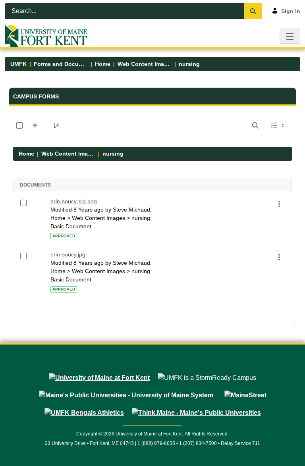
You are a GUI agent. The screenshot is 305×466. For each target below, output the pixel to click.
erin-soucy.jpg (67, 254)
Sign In (290, 11)
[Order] (56, 125)
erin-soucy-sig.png (73, 201)
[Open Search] (255, 125)
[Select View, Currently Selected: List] (278, 125)
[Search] (253, 11)
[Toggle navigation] (290, 36)
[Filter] (35, 125)
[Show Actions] (279, 204)
